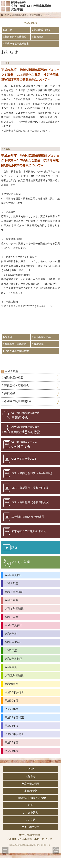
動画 (30, 805)
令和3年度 (11, 650)
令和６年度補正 (14, 591)
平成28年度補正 (14, 717)
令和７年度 (11, 583)
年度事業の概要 (19, 15)
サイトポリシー (30, 826)
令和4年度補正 (13, 625)
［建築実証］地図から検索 (30, 798)
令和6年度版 (24, 444)
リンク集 (30, 819)
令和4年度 (11, 633)
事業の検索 (25, 415)
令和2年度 (11, 667)
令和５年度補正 (14, 608)
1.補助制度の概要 (41, 29)
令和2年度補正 (13, 658)
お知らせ (7, 29)
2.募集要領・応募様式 (14, 36)
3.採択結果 (38, 36)
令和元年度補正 (14, 675)
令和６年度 (11, 600)
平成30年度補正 (14, 692)
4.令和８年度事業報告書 (16, 401)
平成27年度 (11, 742)
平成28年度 (11, 725)
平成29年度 (11, 709)
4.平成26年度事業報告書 (16, 43)
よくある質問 (30, 812)
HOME (6, 15)
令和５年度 (11, 617)
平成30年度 (11, 700)
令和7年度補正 (13, 575)
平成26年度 (35, 15)
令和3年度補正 (13, 642)
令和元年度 (11, 683)
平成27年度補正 (14, 734)
